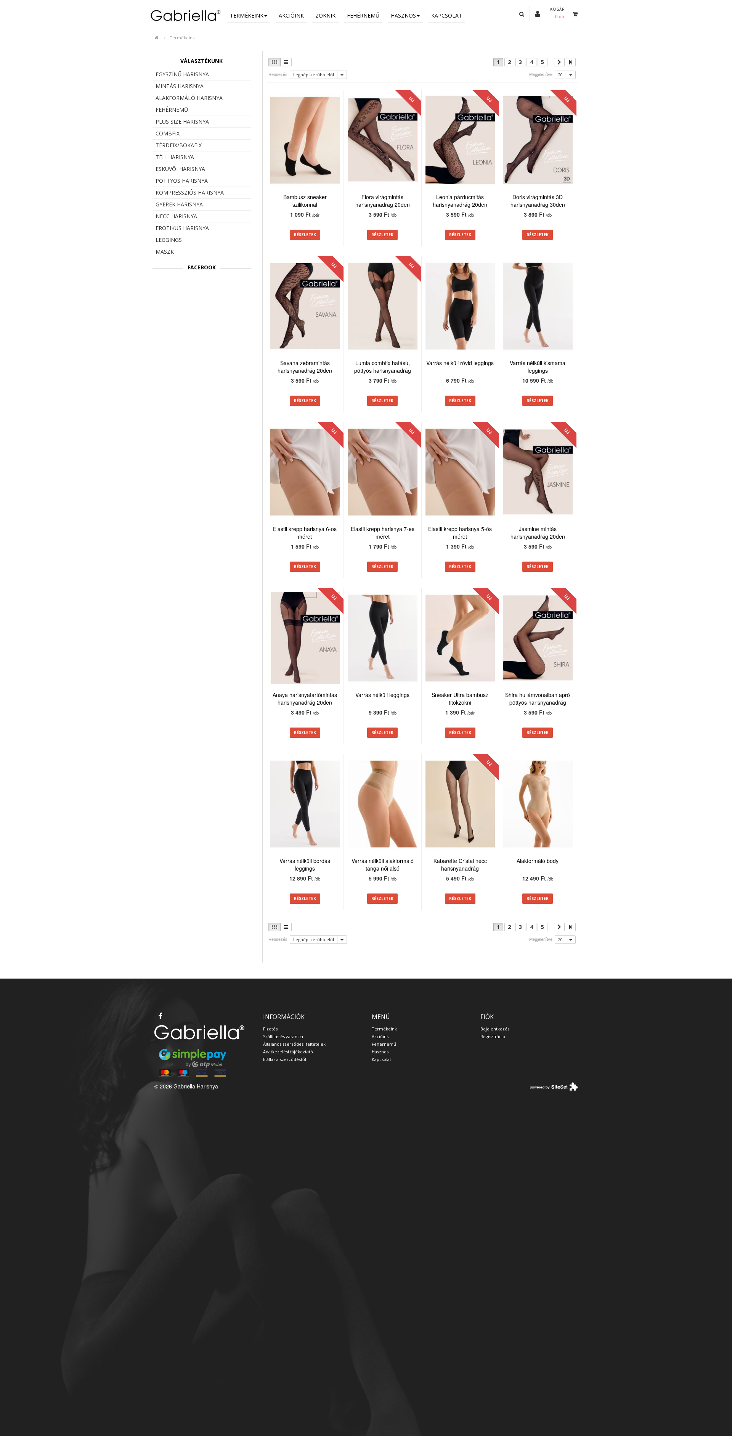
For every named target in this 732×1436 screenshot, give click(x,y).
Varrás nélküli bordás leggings (304, 864)
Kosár (557, 9)
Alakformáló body (538, 860)
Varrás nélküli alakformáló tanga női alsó (383, 864)
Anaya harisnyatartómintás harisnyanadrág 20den (305, 698)
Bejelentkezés (494, 1029)
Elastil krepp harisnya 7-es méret (382, 532)
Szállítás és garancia (283, 1036)
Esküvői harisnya (180, 168)
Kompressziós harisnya (190, 192)
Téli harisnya (175, 157)
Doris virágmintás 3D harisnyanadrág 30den (537, 200)
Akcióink (291, 15)
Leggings (169, 239)
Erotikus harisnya (182, 228)
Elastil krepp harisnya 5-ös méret (460, 532)
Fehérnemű (363, 15)
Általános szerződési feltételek (294, 1044)
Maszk (165, 251)
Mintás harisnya (180, 86)
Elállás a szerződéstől (284, 1059)
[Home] (185, 15)
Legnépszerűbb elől (313, 74)
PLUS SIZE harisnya (182, 121)
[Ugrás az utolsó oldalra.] (571, 62)
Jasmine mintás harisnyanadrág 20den (537, 532)
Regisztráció (492, 1036)
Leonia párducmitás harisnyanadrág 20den (460, 200)
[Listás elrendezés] (286, 62)
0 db (559, 16)
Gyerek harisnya (179, 204)
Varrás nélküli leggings (382, 695)
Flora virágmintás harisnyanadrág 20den (382, 200)
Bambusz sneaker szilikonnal (305, 200)
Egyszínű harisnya (182, 74)
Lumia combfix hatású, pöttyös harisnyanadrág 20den (382, 370)
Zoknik (325, 15)
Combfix (168, 133)
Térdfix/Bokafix (179, 145)
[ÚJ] (382, 141)
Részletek (305, 234)
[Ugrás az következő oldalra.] (559, 62)
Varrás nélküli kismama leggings (537, 366)
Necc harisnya (176, 216)
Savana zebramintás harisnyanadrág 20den (305, 366)
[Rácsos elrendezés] (274, 62)
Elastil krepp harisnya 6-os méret (305, 532)
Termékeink (246, 15)
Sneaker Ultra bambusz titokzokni (460, 698)
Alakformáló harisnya (189, 97)
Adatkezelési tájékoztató (288, 1051)
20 (560, 74)
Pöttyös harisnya (182, 180)
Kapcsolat (446, 15)
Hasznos (403, 15)
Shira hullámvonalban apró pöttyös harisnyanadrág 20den (537, 702)
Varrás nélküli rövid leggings (460, 363)
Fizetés (270, 1029)
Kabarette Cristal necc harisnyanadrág (460, 864)
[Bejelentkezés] (537, 13)
